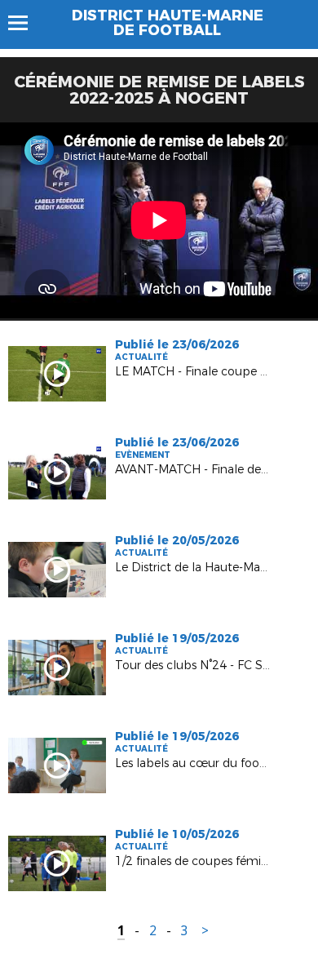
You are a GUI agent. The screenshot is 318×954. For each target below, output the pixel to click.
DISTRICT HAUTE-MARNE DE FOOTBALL (167, 23)
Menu (25, 23)
